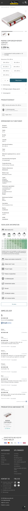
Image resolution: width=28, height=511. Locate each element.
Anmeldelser (17, 466)
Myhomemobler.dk (5, 7)
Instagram (16, 485)
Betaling (16, 455)
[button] (26, 3)
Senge (2, 462)
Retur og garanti (18, 460)
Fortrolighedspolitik (5, 500)
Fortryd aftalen (17, 473)
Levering (16, 453)
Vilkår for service (5, 502)
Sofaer (2, 455)
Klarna (15, 471)
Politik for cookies (5, 505)
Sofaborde (3, 460)
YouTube (19, 482)
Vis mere (14, 304)
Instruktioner (5, 219)
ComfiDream (5, 209)
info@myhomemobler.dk (9, 490)
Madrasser (12, 7)
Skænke (3, 457)
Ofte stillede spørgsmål (20, 462)
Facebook (16, 482)
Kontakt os (16, 464)
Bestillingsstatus (18, 457)
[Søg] (23, 2)
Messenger (5, 492)
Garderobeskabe (5, 464)
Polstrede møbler (5, 453)
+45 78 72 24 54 (7, 486)
